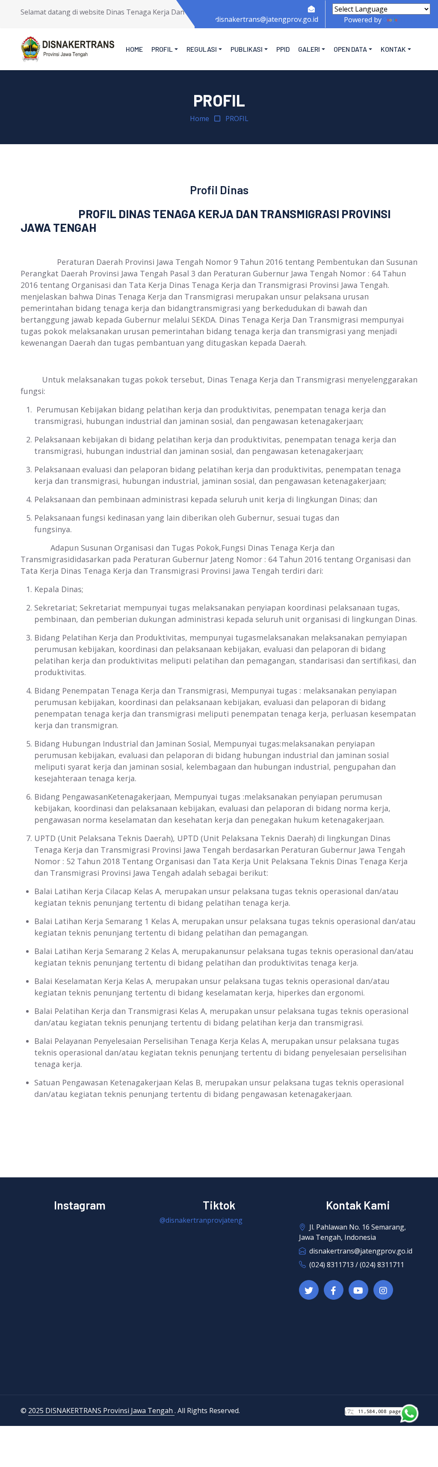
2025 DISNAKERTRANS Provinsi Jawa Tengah (101, 1410)
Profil (162, 49)
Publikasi (247, 49)
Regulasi (201, 49)
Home (134, 49)
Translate (414, 19)
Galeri (309, 49)
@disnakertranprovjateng (201, 1220)
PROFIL (237, 118)
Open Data (350, 49)
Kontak (393, 49)
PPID (283, 49)
